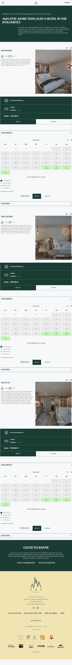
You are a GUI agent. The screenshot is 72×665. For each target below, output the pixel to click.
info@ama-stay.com (33, 613)
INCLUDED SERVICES (47, 563)
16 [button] (66, 158)
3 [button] (5, 153)
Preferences (36, 629)
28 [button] (46, 167)
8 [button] (56, 153)
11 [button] (15, 158)
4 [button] (15, 153)
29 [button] (56, 167)
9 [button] (66, 153)
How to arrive (51, 613)
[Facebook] (38, 608)
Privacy (39, 626)
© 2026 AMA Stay (30, 626)
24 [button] (5, 167)
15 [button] (56, 158)
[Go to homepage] (36, 3)
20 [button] (36, 162)
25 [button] (15, 167)
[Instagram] (34, 608)
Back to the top (36, 621)
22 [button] (56, 162)
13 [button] (36, 158)
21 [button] (46, 162)
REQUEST (18, 121)
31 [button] (5, 172)
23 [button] (66, 162)
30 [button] (66, 167)
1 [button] (56, 148)
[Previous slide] (67, 48)
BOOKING (54, 121)
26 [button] (25, 167)
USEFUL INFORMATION (26, 563)
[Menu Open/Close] (3, 2)
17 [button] (5, 162)
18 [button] (15, 162)
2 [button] (66, 148)
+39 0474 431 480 (14, 613)
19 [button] (25, 162)
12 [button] (25, 158)
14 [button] (46, 158)
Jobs (62, 613)
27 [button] (36, 167)
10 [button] (5, 158)
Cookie (45, 626)
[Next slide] (70, 48)
